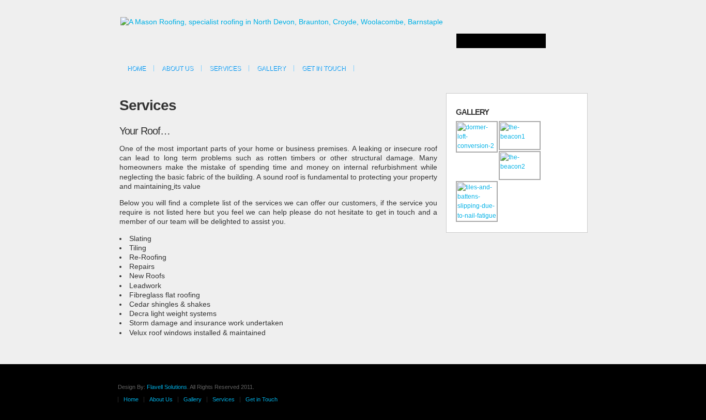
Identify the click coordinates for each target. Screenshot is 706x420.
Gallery (271, 68)
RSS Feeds (570, 66)
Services (225, 68)
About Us (177, 68)
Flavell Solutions (167, 387)
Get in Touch (324, 68)
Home (136, 68)
